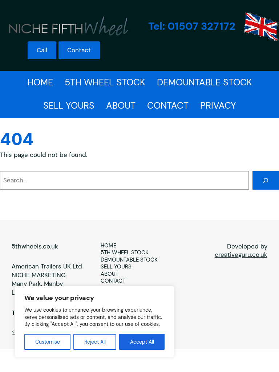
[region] (94, 321)
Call (42, 50)
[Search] (265, 180)
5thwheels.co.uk (35, 246)
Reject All (95, 342)
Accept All (142, 342)
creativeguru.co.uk (241, 255)
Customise (47, 342)
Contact (79, 50)
